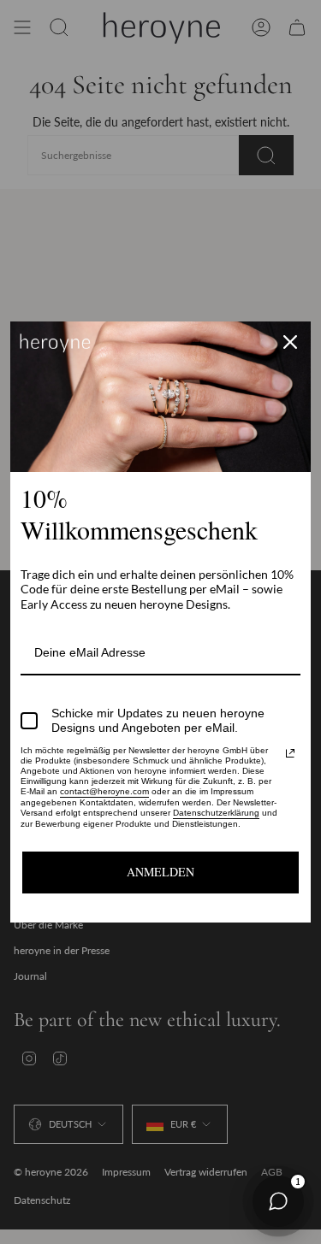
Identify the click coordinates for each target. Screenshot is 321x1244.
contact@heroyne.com (104, 791)
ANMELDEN (160, 872)
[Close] (290, 342)
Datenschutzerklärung (216, 812)
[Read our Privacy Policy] (290, 753)
